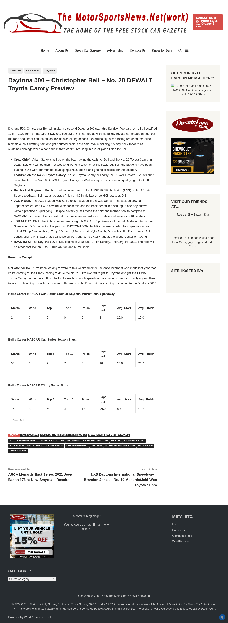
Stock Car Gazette (88, 50)
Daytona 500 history (52, 440)
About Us (62, 50)
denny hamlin (54, 445)
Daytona (50, 70)
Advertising (115, 50)
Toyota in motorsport (23, 440)
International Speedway (120, 445)
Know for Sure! (162, 50)
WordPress (31, 617)
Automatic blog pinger (86, 516)
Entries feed (179, 530)
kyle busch (17, 445)
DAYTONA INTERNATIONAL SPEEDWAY (87, 440)
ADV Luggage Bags (188, 242)
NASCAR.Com (205, 608)
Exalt (47, 617)
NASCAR (15, 70)
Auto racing (78, 435)
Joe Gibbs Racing (134, 440)
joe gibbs (96, 445)
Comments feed (182, 535)
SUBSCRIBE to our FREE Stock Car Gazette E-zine (207, 22)
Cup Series (32, 70)
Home (45, 50)
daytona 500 (145, 445)
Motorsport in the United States (109, 435)
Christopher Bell (77, 445)
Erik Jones (61, 435)
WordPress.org (181, 541)
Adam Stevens (18, 451)
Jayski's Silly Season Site (193, 214)
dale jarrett (30, 435)
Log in (176, 524)
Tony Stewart (35, 445)
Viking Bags (206, 237)
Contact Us (138, 50)
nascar (116, 440)
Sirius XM (46, 435)
